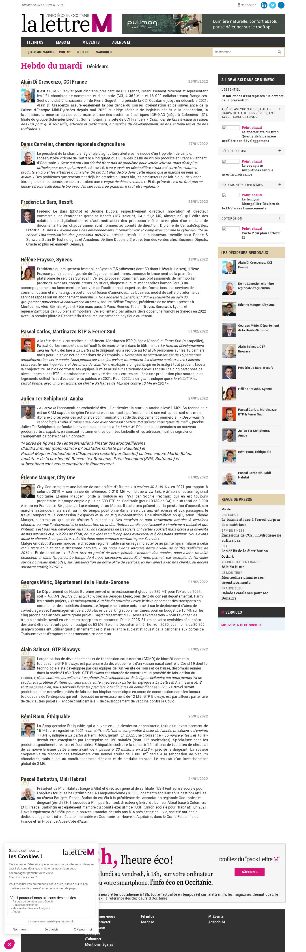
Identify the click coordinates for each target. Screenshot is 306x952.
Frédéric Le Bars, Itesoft (47, 201)
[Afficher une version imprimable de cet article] (25, 85)
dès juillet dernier (114, 407)
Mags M (63, 42)
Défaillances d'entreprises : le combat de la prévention (253, 97)
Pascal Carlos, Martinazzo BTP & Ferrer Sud (68, 331)
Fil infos (147, 916)
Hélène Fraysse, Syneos (46, 259)
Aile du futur (233, 566)
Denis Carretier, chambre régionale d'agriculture (73, 144)
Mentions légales (99, 944)
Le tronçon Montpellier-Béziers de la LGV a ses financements (251, 203)
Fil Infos (35, 42)
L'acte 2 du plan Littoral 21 (261, 235)
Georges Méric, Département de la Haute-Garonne (75, 582)
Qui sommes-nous (40, 52)
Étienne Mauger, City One (48, 477)
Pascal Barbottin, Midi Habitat (53, 778)
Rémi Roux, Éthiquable (45, 716)
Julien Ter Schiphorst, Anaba (52, 398)
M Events (91, 42)
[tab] (251, 126)
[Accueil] (67, 35)
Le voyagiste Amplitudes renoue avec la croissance (247, 169)
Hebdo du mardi (51, 65)
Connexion (248, 5)
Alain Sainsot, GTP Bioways (50, 649)
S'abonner (104, 52)
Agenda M (121, 42)
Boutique (84, 52)
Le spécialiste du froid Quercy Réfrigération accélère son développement (250, 136)
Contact (65, 52)
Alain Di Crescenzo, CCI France (54, 81)
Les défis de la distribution (245, 550)
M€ (42, 763)
